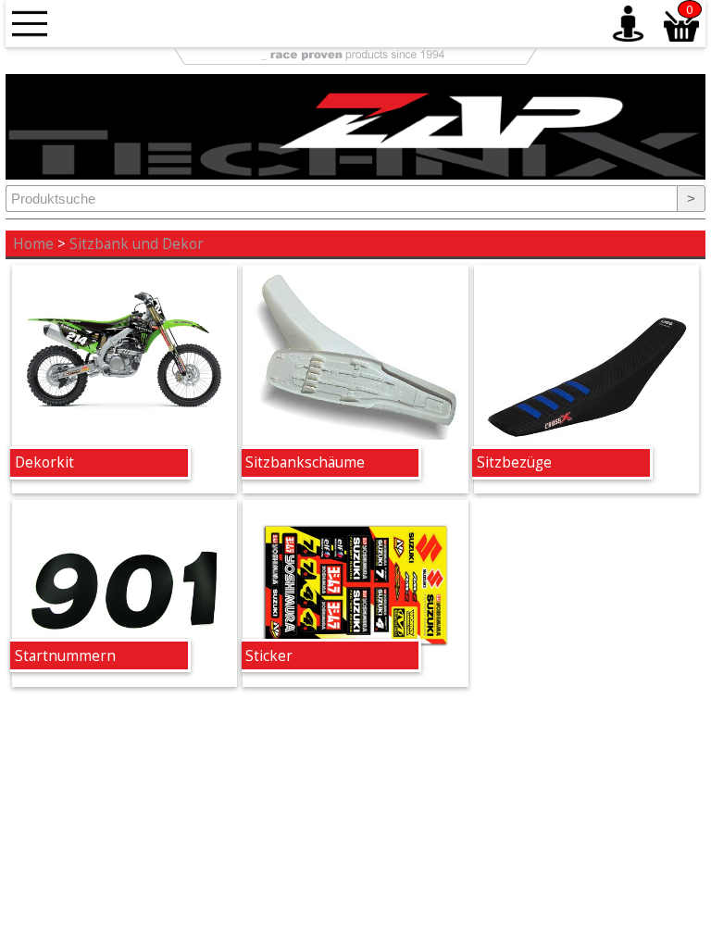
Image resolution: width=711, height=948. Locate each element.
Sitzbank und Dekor (136, 244)
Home (33, 244)
